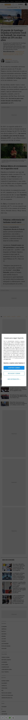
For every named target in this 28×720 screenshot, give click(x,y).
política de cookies (19, 357)
